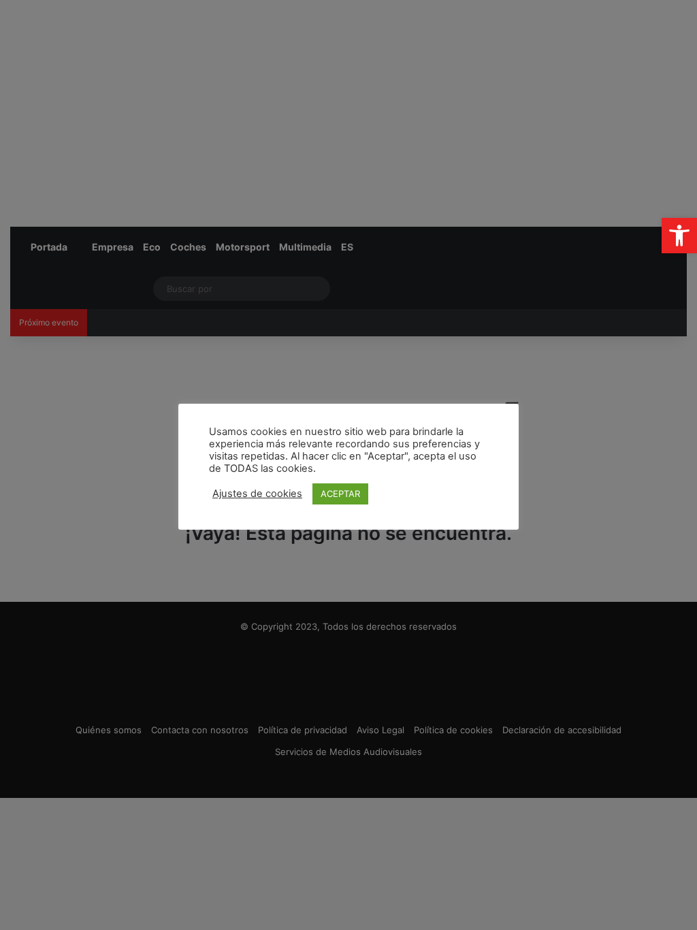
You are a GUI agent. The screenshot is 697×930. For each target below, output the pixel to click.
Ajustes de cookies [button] (257, 493)
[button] (679, 235)
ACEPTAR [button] (340, 493)
